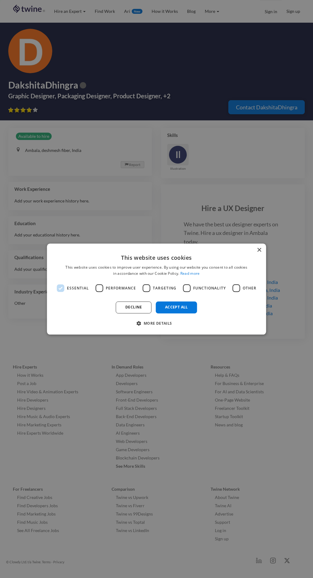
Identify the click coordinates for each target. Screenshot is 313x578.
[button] (156, 323)
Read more (190, 273)
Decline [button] (133, 307)
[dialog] (156, 289)
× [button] (259, 250)
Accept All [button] (176, 307)
